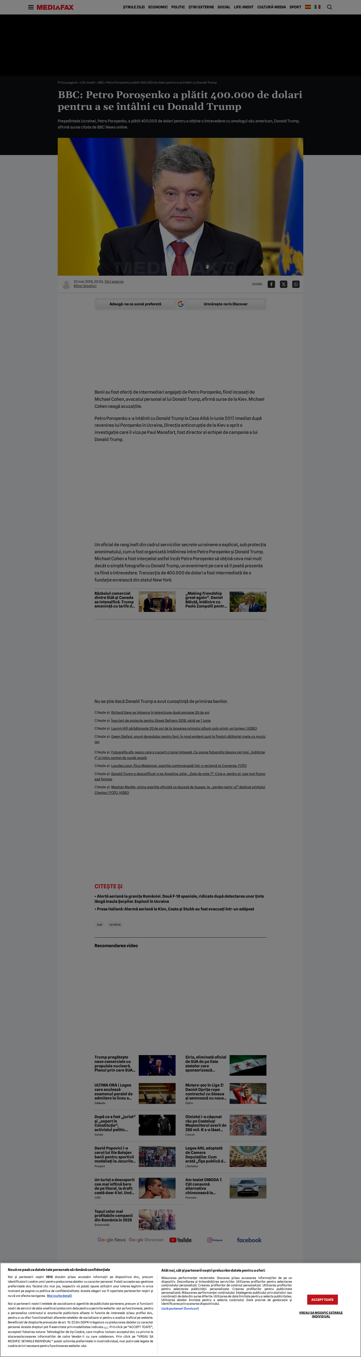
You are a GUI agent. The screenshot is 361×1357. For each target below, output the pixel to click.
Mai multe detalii (59, 1296)
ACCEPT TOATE (322, 1299)
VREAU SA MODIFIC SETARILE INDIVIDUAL (321, 1314)
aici (106, 1327)
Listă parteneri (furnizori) (180, 1308)
